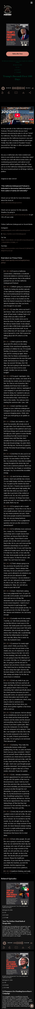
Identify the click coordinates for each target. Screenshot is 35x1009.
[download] (23, 92)
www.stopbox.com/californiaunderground (15, 215)
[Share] (30, 92)
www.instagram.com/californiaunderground (15, 230)
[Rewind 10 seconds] (2, 92)
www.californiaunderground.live (11, 203)
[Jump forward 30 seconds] (8, 92)
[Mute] (33, 88)
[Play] (3, 88)
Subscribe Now (17, 54)
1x (16, 947)
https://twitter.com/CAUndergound (14, 234)
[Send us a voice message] (31, 1006)
